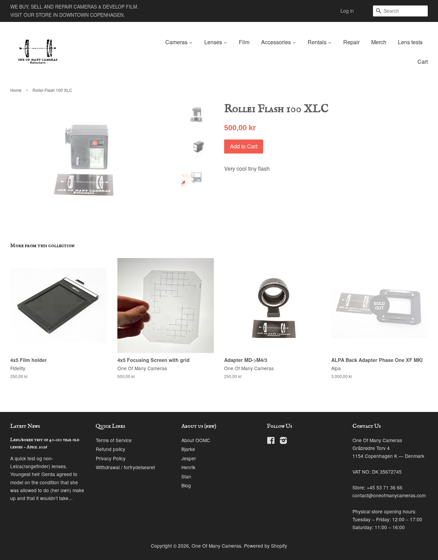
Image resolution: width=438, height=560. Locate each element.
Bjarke (188, 449)
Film (244, 42)
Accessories (276, 42)
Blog (186, 485)
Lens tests (410, 42)
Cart (422, 61)
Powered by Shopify (265, 545)
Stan (186, 476)
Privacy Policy (111, 458)
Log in (347, 10)
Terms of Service (114, 440)
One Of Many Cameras (216, 545)
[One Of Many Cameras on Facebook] (271, 441)
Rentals (318, 42)
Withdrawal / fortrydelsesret (125, 467)
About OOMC (195, 440)
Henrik (188, 467)
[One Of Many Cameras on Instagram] (283, 441)
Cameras (177, 42)
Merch (378, 42)
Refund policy (110, 449)
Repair (351, 42)
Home (16, 90)
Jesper (188, 458)
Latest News (25, 426)
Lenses (213, 42)
